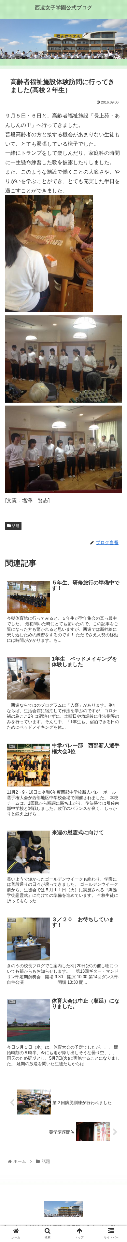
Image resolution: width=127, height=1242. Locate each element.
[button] (114, 798)
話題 (15, 525)
